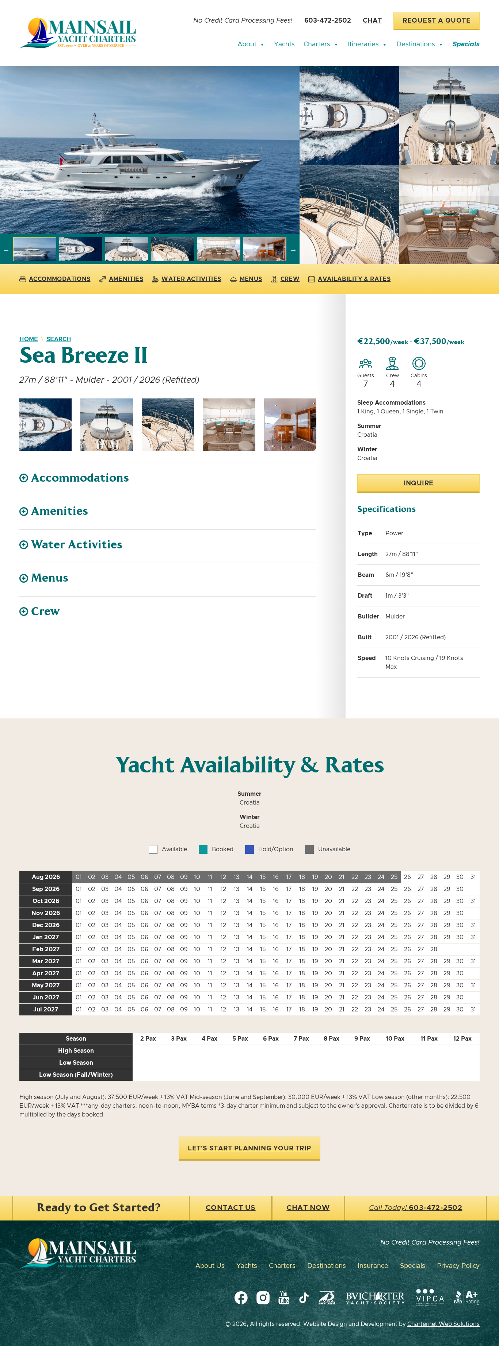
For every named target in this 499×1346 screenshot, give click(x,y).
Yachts (284, 44)
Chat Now (308, 1207)
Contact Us (231, 1207)
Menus (251, 279)
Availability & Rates (354, 279)
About (246, 44)
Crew (290, 279)
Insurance (373, 1266)
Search (58, 339)
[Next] (293, 249)
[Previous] (6, 249)
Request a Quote (437, 21)
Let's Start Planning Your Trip (249, 1148)
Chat (372, 21)
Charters (317, 44)
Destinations (415, 44)
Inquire (419, 483)
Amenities (126, 279)
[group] (150, 150)
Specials (466, 44)
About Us (210, 1266)
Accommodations (60, 279)
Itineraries (363, 44)
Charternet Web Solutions (443, 1324)
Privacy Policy (458, 1266)
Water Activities (191, 279)
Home (28, 339)
